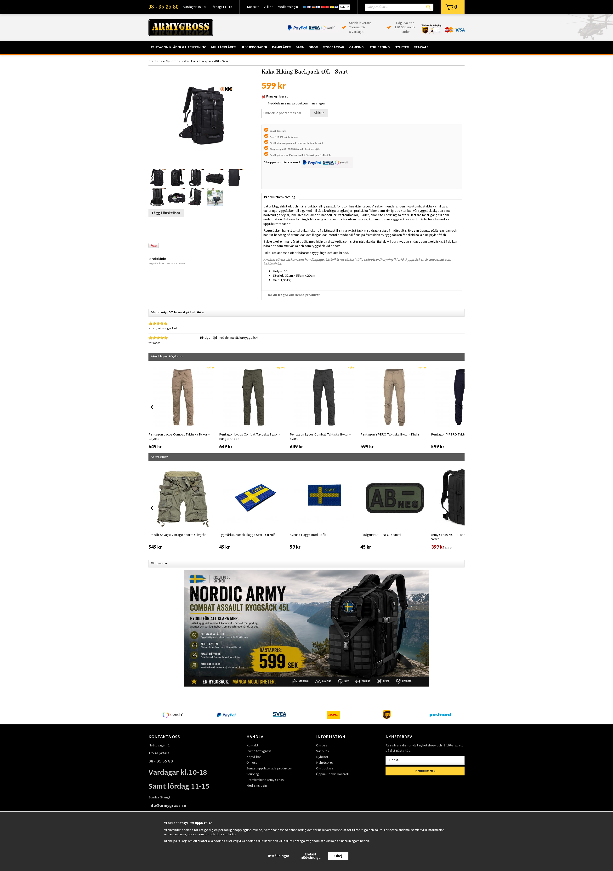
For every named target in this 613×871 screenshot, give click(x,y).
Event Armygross (259, 751)
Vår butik (322, 751)
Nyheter (402, 47)
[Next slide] (461, 407)
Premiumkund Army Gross (265, 780)
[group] (182, 406)
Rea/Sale (421, 47)
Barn (300, 47)
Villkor (268, 7)
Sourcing (252, 774)
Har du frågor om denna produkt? (293, 295)
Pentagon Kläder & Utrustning (178, 47)
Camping (356, 47)
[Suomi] (318, 7)
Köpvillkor (253, 757)
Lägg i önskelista (166, 213)
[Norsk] (323, 7)
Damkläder (281, 47)
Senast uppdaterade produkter (269, 769)
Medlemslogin (288, 7)
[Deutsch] (314, 7)
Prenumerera (425, 771)
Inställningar (278, 856)
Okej (338, 856)
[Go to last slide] (152, 407)
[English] (309, 7)
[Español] (332, 7)
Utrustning (379, 47)
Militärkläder (223, 47)
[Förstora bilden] (204, 116)
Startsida (155, 61)
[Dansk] (327, 7)
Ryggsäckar (333, 47)
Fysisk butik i (297, 155)
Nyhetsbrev (325, 763)
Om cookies (324, 769)
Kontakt (253, 7)
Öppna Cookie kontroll (332, 774)
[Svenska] (304, 7)
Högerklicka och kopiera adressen (167, 263)
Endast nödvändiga (310, 856)
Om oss (251, 763)
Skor (313, 47)
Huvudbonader (254, 47)
